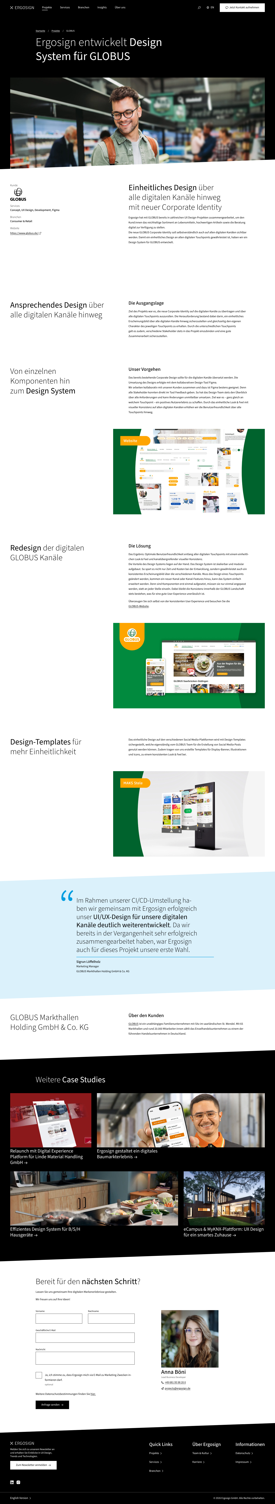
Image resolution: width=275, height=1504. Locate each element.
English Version (19, 1498)
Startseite (40, 31)
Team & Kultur (200, 1453)
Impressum (242, 1462)
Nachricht (40, 1349)
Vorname (40, 1311)
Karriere (197, 1462)
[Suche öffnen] (199, 7)
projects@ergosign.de (177, 1389)
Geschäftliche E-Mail (46, 1330)
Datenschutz (243, 1453)
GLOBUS (133, 1024)
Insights (102, 8)
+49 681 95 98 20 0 (175, 1382)
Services (65, 8)
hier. (93, 1394)
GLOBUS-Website (138, 606)
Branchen (83, 8)
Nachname (93, 1311)
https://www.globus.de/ (26, 233)
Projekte (47, 8)
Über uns (120, 8)
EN (212, 8)
